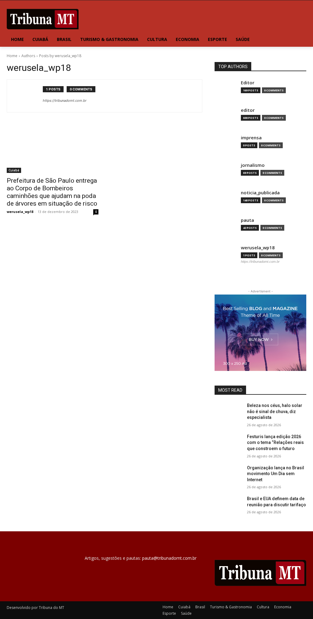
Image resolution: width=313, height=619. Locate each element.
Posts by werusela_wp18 (60, 55)
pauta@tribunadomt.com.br (169, 558)
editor (248, 110)
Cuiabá (14, 170)
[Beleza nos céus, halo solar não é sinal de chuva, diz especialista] (228, 412)
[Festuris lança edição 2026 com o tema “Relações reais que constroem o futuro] (228, 443)
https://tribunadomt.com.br (65, 100)
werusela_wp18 (20, 211)
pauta (247, 220)
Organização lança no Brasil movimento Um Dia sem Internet (275, 473)
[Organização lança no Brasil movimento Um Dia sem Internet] (228, 474)
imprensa (251, 138)
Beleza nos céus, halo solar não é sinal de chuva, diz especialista (274, 411)
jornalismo (253, 165)
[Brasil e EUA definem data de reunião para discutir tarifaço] (228, 505)
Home (12, 55)
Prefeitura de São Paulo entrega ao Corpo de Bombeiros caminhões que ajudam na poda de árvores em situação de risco (52, 192)
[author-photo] (28, 96)
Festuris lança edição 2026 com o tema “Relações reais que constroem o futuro (275, 442)
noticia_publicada (260, 193)
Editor (247, 83)
